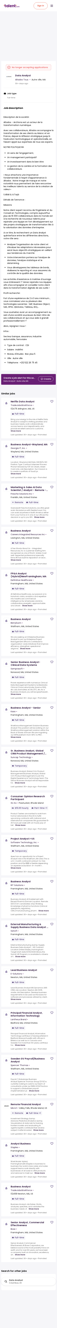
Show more (16, 431)
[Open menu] (51, 6)
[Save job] (51, 401)
